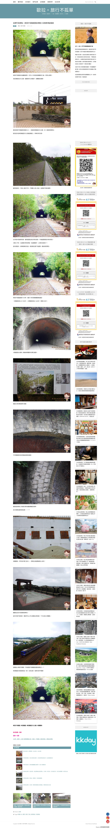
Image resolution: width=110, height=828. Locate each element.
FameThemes (94, 823)
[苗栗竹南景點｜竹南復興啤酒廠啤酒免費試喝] (61, 798)
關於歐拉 (20, 2)
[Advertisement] (86, 116)
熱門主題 (35, 2)
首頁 (14, 2)
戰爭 (24, 814)
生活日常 (57, 2)
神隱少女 (20, 814)
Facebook (86, 82)
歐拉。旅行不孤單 (55, 10)
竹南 (29, 814)
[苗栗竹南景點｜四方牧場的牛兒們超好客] (42, 798)
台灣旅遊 (42, 2)
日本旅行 (27, 2)
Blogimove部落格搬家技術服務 (102, 827)
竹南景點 (38, 814)
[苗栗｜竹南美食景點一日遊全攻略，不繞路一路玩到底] (22, 798)
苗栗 (20, 811)
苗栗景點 (33, 814)
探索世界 (50, 2)
